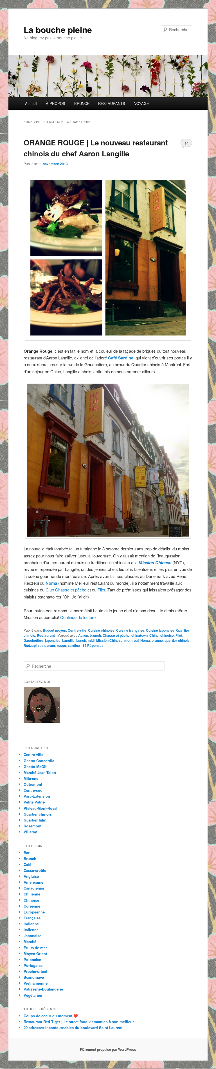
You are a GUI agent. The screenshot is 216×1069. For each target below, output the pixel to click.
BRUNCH (81, 103)
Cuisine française (130, 630)
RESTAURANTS (111, 103)
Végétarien (33, 995)
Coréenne (32, 906)
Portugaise (33, 965)
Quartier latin (35, 820)
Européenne (34, 912)
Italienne (31, 929)
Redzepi (30, 645)
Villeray (30, 831)
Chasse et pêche (116, 635)
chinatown (139, 635)
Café (27, 864)
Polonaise (32, 959)
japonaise (52, 640)
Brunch (30, 858)
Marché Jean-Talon (40, 772)
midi (91, 640)
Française (32, 918)
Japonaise (32, 935)
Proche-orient (35, 971)
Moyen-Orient (35, 953)
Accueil (31, 103)
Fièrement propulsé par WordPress (108, 1049)
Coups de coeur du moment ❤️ (51, 1015)
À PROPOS (55, 103)
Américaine (33, 882)
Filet (101, 590)
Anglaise (31, 876)
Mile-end (31, 778)
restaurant (46, 645)
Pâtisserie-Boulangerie (43, 989)
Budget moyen (54, 630)
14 (186, 143)
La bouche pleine (58, 29)
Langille (68, 640)
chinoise (167, 635)
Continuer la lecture (80, 617)
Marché (30, 941)
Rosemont (32, 826)
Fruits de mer (35, 947)
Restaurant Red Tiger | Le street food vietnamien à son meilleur (79, 1021)
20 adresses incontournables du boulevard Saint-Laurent (73, 1027)
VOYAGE (141, 103)
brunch (95, 635)
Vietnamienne (36, 983)
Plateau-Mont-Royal (40, 808)
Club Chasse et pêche (66, 590)
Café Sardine (120, 358)
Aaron (83, 635)
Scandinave (34, 977)
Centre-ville (77, 630)
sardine (74, 645)
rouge (61, 645)
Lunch (81, 640)
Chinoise (31, 900)
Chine (154, 635)
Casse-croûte (35, 870)
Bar (27, 852)
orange (157, 640)
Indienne (31, 923)
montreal (131, 640)
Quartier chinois (38, 814)
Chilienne (32, 894)
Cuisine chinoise (101, 630)
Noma (51, 583)
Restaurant (46, 635)
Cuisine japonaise (160, 630)
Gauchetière (33, 640)
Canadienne (34, 888)
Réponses (93, 645)
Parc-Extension (37, 796)
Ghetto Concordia (39, 760)
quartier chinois (177, 640)
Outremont (33, 784)
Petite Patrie (34, 802)
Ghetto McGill (36, 766)
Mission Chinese (155, 562)
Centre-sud (33, 790)
